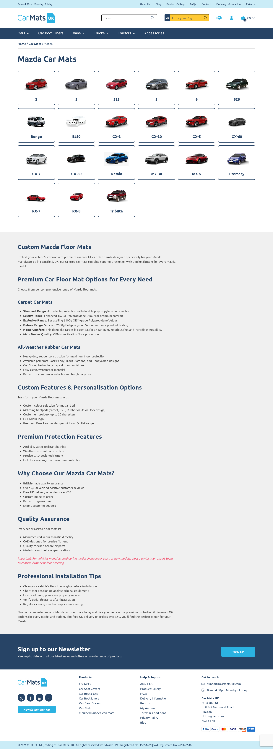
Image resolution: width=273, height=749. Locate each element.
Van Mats (85, 708)
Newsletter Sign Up (36, 709)
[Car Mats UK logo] (45, 682)
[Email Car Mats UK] (48, 698)
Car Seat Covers (89, 688)
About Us (144, 4)
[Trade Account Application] (219, 18)
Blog (158, 4)
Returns (250, 4)
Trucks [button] (99, 33)
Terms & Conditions (153, 713)
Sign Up (238, 652)
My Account (148, 708)
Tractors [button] (124, 33)
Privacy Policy (149, 717)
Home (22, 44)
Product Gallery (175, 4)
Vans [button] (77, 33)
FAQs (193, 4)
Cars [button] (21, 33)
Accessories (154, 33)
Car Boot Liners (51, 33)
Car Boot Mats (88, 693)
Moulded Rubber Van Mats (96, 713)
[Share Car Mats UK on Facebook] (30, 698)
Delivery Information (228, 4)
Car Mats (35, 44)
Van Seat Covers (90, 703)
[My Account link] (231, 18)
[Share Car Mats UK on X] (21, 698)
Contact (206, 4)
